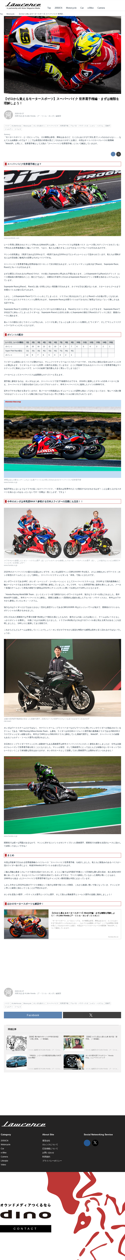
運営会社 (46, 1141)
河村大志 (18, 116)
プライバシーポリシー (52, 1161)
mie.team (7, 721)
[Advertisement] (28, 961)
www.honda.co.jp (114, 93)
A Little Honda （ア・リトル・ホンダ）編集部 (43, 116)
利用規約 (46, 1157)
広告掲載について (50, 1148)
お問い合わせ (48, 1153)
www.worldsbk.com (11, 238)
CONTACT (26, 1228)
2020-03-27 (19, 113)
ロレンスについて (50, 1144)
